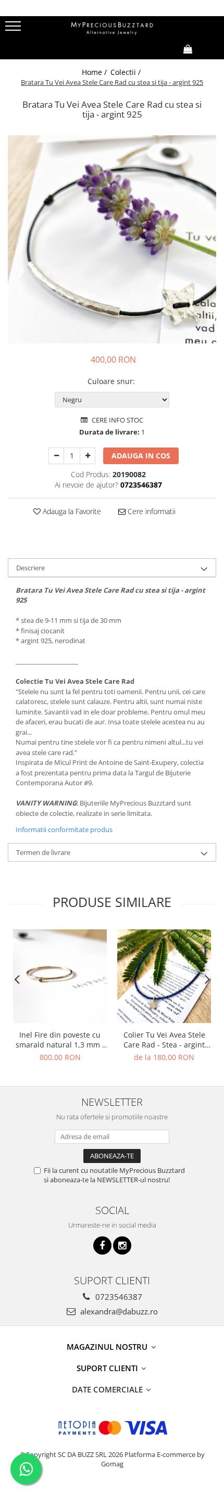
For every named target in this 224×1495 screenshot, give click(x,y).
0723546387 (117, 1297)
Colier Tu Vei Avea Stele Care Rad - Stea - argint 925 (164, 1040)
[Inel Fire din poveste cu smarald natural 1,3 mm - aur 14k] (60, 976)
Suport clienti (108, 1368)
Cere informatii (151, 511)
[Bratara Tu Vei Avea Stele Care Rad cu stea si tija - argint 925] (112, 239)
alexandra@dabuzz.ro (118, 1311)
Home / (95, 72)
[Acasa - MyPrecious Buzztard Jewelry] (112, 27)
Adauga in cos (140, 456)
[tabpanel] (112, 239)
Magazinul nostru (108, 1346)
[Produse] (14, 29)
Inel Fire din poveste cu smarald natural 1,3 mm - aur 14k (60, 1040)
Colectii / (126, 72)
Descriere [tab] (30, 567)
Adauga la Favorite (71, 511)
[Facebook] (102, 1245)
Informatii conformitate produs (64, 829)
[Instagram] (122, 1245)
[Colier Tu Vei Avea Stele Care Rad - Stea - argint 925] (164, 976)
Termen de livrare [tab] (43, 852)
